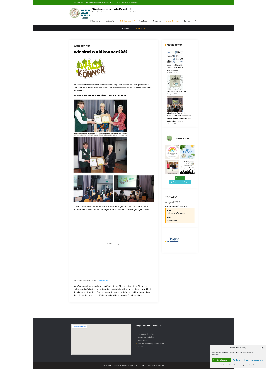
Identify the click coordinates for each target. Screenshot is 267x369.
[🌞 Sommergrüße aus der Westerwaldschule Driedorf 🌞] (187, 152)
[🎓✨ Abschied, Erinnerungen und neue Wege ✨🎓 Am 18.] (187, 167)
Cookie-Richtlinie (226, 365)
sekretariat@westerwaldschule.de (101, 2)
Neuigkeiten (110, 21)
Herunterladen (103, 280)
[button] (263, 348)
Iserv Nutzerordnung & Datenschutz (151, 343)
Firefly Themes (158, 365)
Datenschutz (237, 365)
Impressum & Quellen (248, 365)
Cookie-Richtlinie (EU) (146, 337)
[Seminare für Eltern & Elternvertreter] (175, 58)
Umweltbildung (172, 21)
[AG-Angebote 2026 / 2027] (175, 82)
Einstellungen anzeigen (253, 360)
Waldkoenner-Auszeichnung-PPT (85, 280)
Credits (140, 347)
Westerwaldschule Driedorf (111, 9)
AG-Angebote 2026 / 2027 (177, 91)
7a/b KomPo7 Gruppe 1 (176, 213)
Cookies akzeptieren (221, 360)
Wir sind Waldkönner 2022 (100, 52)
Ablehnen (236, 360)
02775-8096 (78, 2)
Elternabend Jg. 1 (173, 220)
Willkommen (95, 21)
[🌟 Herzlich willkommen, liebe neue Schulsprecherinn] (172, 167)
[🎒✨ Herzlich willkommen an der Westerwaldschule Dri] (172, 152)
